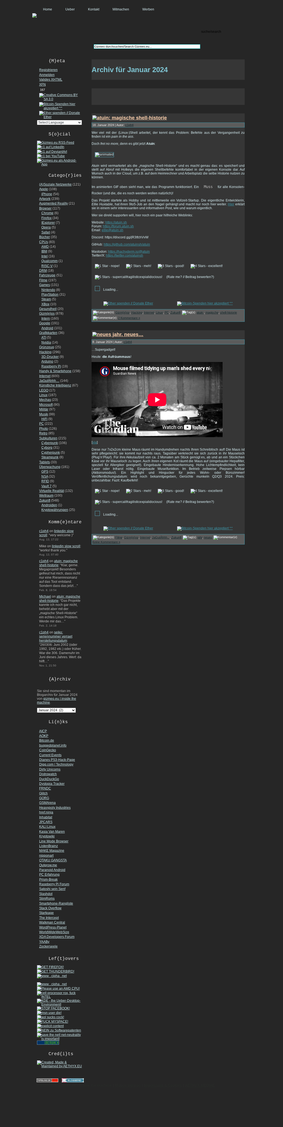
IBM (44, 251)
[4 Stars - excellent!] (207, 266)
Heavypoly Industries (55, 808)
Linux (43, 395)
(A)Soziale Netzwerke (55, 184)
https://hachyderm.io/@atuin (129, 252)
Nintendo (48, 290)
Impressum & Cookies (163, 1085)
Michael (45, 596)
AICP (43, 731)
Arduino (47, 361)
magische (211, 312)
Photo (43, 429)
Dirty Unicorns (49, 769)
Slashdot (45, 894)
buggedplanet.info (52, 745)
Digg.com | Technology (56, 764)
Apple (43, 189)
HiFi (44, 419)
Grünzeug (46, 347)
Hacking (45, 352)
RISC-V (47, 266)
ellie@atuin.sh (112, 230)
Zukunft (44, 500)
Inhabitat (45, 817)
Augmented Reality (53, 203)
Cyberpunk (49, 443)
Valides (50, 79)
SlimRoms (47, 898)
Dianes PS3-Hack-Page (57, 760)
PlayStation (49, 294)
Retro (43, 433)
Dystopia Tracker (52, 784)
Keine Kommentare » (106, 542)
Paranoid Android (52, 870)
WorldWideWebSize (54, 932)
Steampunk (49, 457)
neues (208, 537)
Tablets (44, 462)
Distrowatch (48, 774)
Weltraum (46, 495)
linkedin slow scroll (66, 546)
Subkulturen (48, 438)
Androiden (49, 505)
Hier (231, 204)
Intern (45, 318)
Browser (45, 208)
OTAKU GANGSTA (53, 860)
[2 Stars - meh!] (138, 266)
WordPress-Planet (52, 927)
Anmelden (47, 75)
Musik (43, 414)
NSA (44, 476)
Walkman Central (52, 922)
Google (44, 323)
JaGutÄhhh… (49, 381)
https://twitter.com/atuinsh (124, 255)
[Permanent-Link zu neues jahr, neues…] (118, 334)
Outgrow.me (48, 865)
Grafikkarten (48, 333)
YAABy (44, 942)
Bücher (44, 237)
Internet (44, 376)
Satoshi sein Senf (52, 889)
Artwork (44, 199)
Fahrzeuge (47, 275)
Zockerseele (48, 946)
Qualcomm (49, 261)
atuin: (200, 312)
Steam (46, 299)
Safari (45, 232)
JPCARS (45, 822)
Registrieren (48, 70)
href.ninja (46, 812)
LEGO (43, 390)
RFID (45, 481)
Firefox (46, 218)
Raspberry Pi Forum (54, 884)
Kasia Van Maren (52, 832)
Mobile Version (128, 1085)
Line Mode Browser (53, 841)
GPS (44, 471)
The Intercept (49, 918)
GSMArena (47, 803)
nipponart (46, 856)
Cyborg (46, 448)
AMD (45, 247)
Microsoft (46, 405)
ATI (43, 337)
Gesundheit (48, 309)
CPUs (43, 242)
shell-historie (228, 312)
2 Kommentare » (129, 318)
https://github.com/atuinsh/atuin (127, 244)
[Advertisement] (168, 96)
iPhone (46, 194)
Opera (46, 227)
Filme (43, 280)
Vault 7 (46, 486)
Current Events (50, 755)
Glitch (43, 793)
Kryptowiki (47, 836)
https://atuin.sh (116, 222)
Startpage (46, 913)
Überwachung (49, 467)
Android (47, 328)
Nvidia (46, 342)
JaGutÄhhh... (161, 537)
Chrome (47, 213)
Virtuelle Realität (51, 491)
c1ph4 (44, 531)
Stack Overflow (50, 908)
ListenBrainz (48, 846)
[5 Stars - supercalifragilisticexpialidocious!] (128, 277)
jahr (199, 537)
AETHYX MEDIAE (200, 1085)
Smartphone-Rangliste (56, 903)
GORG (44, 798)
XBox (45, 304)
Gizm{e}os (47, 313)
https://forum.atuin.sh (118, 226)
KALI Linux (47, 827)
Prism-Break (48, 879)
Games (44, 285)
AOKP (43, 736)
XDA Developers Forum (56, 937)
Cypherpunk (50, 452)
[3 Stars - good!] (171, 266)
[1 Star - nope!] (107, 266)
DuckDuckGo (49, 779)
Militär (43, 409)
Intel (44, 256)
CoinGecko (47, 750)
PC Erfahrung (49, 874)
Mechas (45, 400)
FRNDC (45, 788)
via (94, 442)
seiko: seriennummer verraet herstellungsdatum (55, 636)
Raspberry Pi (51, 366)
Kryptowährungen (54, 510)
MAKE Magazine (51, 851)
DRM (43, 271)
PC (41, 424)
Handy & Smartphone (55, 371)
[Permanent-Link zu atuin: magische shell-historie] (130, 117)
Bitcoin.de (46, 740)
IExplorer (48, 223)
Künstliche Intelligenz (55, 385)
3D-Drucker (50, 357)
